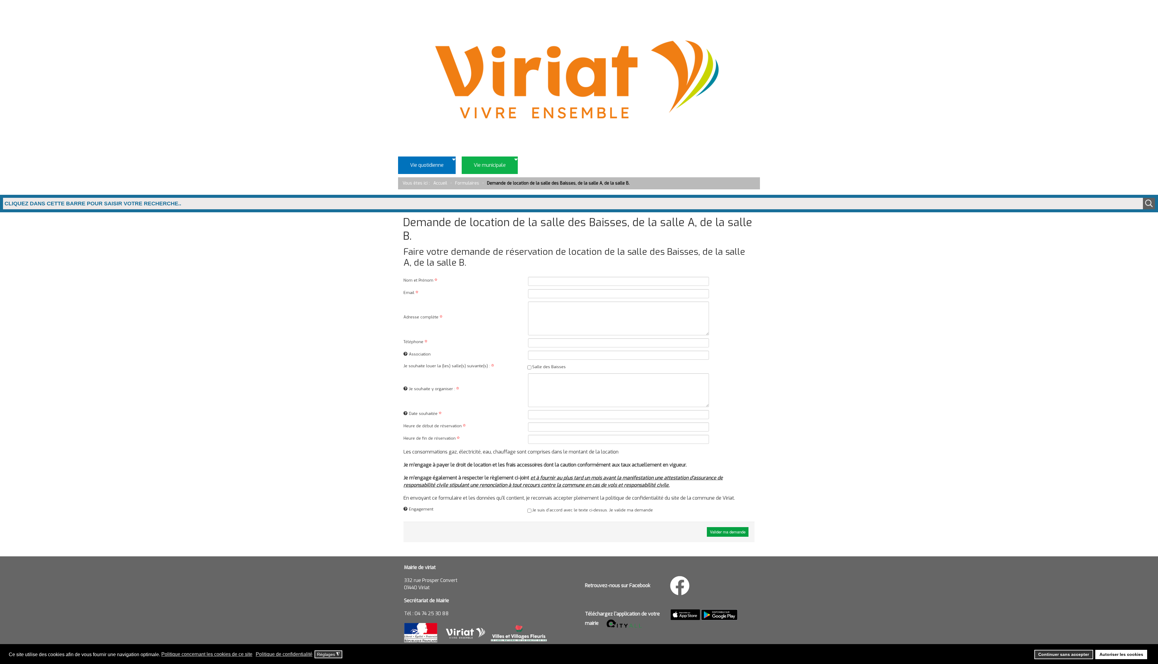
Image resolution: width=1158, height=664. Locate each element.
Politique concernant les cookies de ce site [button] (206, 654)
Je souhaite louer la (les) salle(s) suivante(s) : (447, 365)
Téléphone (414, 341)
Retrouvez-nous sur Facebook (617, 585)
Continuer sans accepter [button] (1063, 654)
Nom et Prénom (419, 280)
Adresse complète (421, 317)
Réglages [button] (328, 654)
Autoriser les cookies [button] (1121, 654)
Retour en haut (1133, 632)
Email (409, 292)
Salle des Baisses (549, 366)
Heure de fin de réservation (430, 438)
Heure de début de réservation (433, 425)
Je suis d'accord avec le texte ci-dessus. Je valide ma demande (592, 510)
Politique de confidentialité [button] (284, 654)
